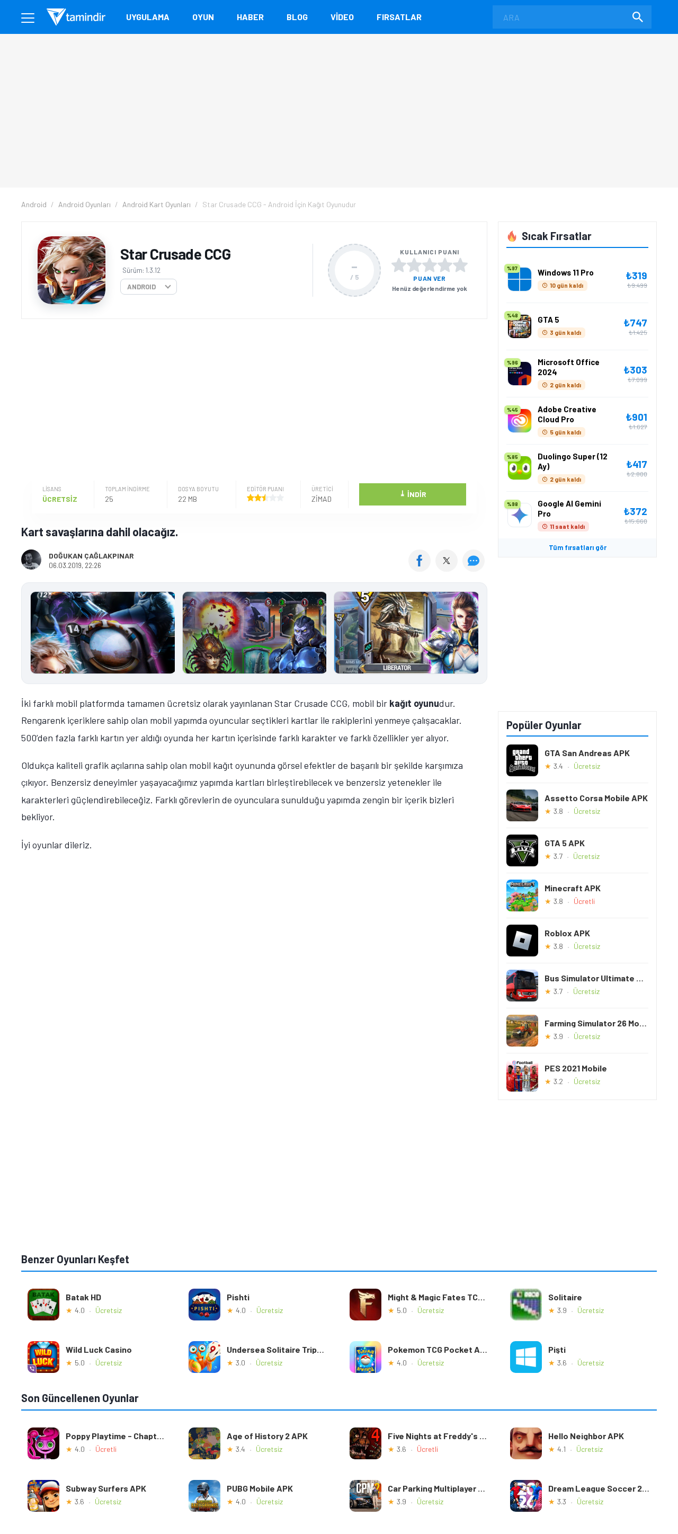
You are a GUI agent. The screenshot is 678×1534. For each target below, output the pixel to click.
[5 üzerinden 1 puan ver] (398, 265)
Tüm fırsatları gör (577, 547)
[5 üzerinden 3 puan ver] (429, 265)
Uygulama (148, 17)
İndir (412, 494)
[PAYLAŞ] (421, 568)
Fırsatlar (399, 17)
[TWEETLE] (447, 568)
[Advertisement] (251, 401)
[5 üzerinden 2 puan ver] (414, 265)
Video (342, 17)
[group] (254, 635)
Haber (250, 17)
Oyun (203, 17)
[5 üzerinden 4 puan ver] (445, 265)
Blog (297, 17)
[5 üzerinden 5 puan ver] (460, 265)
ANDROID (141, 286)
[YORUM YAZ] (474, 568)
